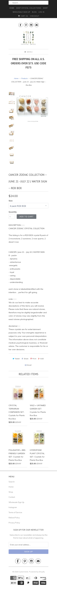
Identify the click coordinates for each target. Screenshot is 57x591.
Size (10, 200)
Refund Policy (14, 518)
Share (26, 359)
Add (42, 359)
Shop (11, 492)
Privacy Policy (14, 523)
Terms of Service (15, 512)
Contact (12, 497)
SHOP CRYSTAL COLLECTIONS (28, 8)
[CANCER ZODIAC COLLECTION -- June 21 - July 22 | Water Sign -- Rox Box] (32, 107)
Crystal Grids (23, 572)
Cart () (24, 16)
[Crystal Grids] (28, 38)
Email (29, 365)
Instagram (13, 507)
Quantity (13, 212)
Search (12, 482)
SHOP (45, 8)
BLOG (34, 12)
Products (24, 78)
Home (11, 487)
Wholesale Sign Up (16, 502)
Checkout (34, 16)
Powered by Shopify (37, 572)
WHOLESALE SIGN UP (21, 12)
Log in (41, 12)
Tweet (17, 359)
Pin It (34, 359)
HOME (11, 8)
